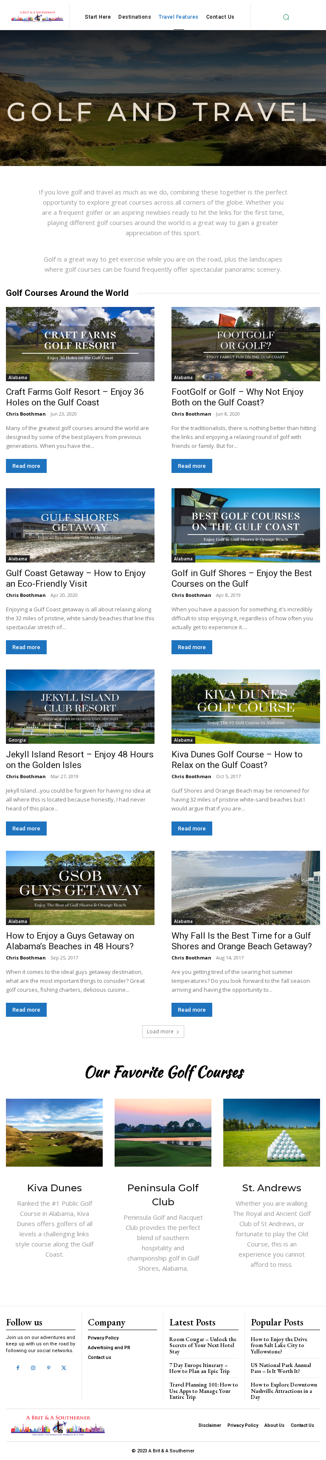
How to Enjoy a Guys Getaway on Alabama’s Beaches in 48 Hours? (70, 941)
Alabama (17, 377)
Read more (26, 466)
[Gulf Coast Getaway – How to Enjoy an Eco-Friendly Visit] (80, 525)
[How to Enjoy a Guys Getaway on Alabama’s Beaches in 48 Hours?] (80, 888)
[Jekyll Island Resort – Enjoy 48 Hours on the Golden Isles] (80, 707)
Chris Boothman (26, 414)
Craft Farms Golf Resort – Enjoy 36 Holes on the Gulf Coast (75, 397)
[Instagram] (32, 1368)
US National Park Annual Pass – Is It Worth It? (281, 1368)
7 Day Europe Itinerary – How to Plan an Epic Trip (199, 1368)
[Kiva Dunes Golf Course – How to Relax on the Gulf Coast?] (245, 707)
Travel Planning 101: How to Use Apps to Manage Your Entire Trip (203, 1391)
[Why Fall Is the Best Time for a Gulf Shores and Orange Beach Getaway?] (245, 888)
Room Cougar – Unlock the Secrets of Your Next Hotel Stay (202, 1345)
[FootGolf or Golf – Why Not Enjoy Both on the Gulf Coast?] (245, 344)
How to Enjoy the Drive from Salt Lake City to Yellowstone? (279, 1345)
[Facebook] (17, 1368)
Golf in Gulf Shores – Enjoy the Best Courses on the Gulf (241, 578)
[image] (54, 1133)
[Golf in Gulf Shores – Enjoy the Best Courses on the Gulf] (245, 525)
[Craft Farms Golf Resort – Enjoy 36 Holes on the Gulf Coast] (80, 344)
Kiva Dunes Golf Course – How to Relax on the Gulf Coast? (237, 759)
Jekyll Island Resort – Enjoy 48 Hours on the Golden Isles (80, 759)
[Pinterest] (48, 1368)
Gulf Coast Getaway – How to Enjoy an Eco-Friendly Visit (76, 578)
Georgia (17, 740)
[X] (63, 1368)
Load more (160, 1031)
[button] (286, 17)
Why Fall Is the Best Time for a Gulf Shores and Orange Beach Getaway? (241, 941)
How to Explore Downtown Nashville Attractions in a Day (284, 1391)
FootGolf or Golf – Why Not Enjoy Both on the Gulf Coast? (237, 397)
